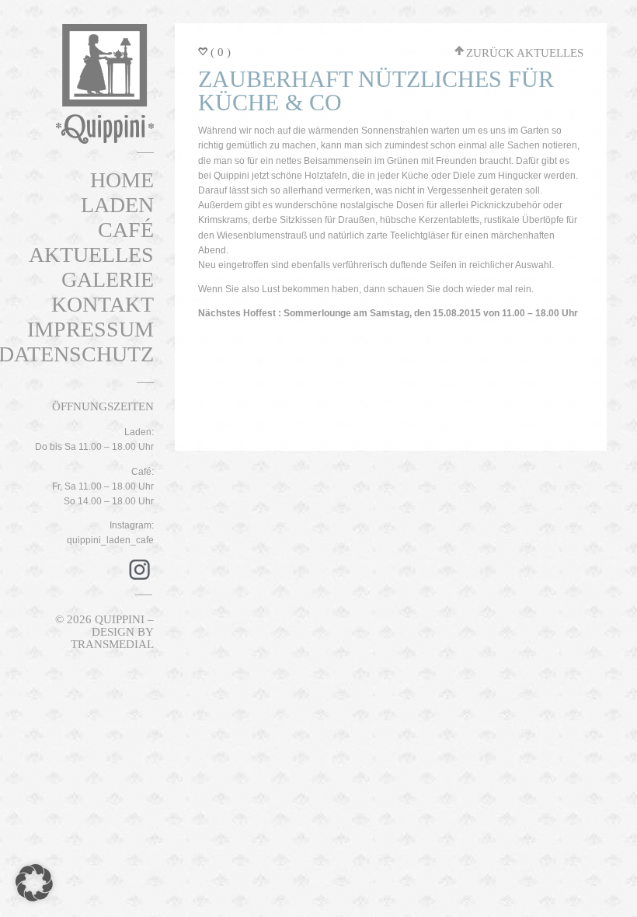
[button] (34, 883)
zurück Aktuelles (524, 53)
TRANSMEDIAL (112, 644)
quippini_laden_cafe (110, 540)
